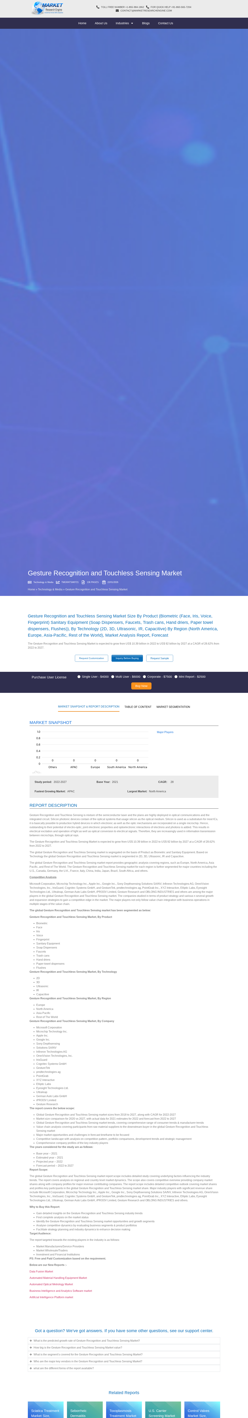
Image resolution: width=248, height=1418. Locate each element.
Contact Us (165, 23)
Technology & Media (50, 589)
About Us (101, 23)
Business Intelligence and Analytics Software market (61, 1290)
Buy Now (141, 686)
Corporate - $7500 (159, 676)
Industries (122, 23)
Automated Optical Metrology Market (51, 1284)
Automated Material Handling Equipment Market (58, 1277)
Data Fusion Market (41, 1271)
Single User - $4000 (95, 676)
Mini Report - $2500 (192, 676)
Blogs (146, 23)
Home (82, 23)
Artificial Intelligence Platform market (51, 1297)
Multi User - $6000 (128, 676)
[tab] (88, 706)
